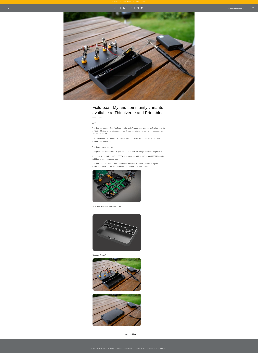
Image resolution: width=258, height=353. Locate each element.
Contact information (161, 348)
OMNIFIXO (99, 348)
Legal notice (150, 348)
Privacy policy (129, 348)
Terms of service (140, 348)
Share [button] (96, 123)
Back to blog (130, 334)
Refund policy (119, 348)
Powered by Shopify (108, 348)
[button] (4, 8)
